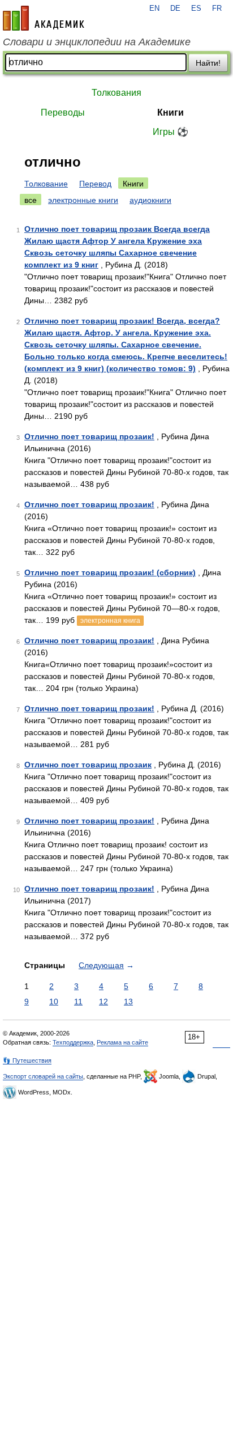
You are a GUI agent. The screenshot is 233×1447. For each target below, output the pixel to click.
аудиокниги (150, 200)
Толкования (116, 92)
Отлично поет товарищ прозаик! (89, 436)
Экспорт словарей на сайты (43, 1076)
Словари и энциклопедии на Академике (97, 42)
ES (196, 8)
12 (103, 1001)
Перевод (95, 183)
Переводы (63, 112)
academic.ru (43, 18)
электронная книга (110, 621)
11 (78, 1001)
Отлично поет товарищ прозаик (88, 764)
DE (175, 8)
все (30, 200)
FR (217, 8)
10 (53, 1001)
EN (154, 8)
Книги (170, 112)
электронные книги (83, 200)
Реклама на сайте (122, 1042)
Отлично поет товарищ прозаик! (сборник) (110, 572)
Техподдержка (73, 1042)
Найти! (208, 62)
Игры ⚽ (170, 132)
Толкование (46, 183)
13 (128, 1001)
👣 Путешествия (27, 1060)
